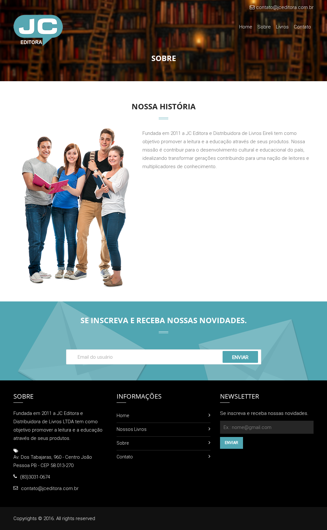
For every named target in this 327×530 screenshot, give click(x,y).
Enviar (240, 357)
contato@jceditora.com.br (285, 7)
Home (245, 27)
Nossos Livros (132, 429)
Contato (302, 27)
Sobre (264, 27)
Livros (282, 27)
